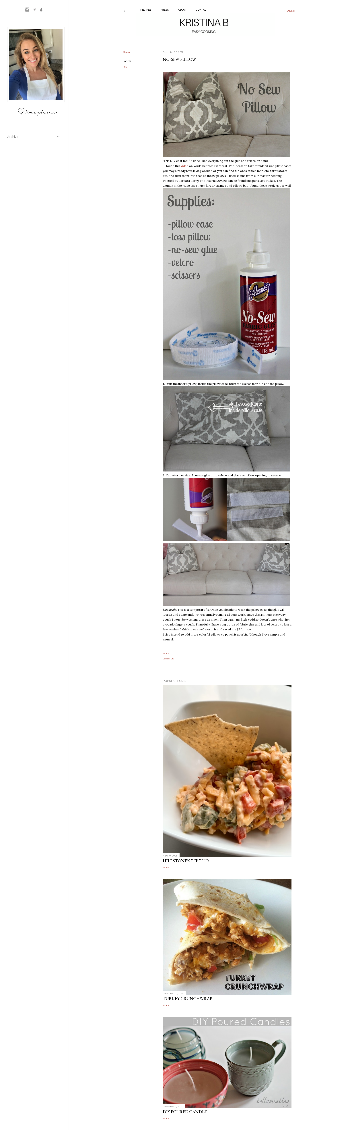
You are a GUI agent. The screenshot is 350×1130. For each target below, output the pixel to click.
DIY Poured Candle (185, 1111)
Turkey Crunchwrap (187, 998)
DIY (125, 67)
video (184, 166)
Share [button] (126, 52)
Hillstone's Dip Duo (186, 861)
